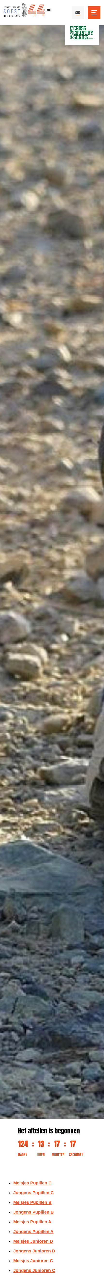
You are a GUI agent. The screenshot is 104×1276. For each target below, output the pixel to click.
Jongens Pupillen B (33, 1212)
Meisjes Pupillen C (32, 1183)
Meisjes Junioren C (33, 1260)
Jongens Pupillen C (33, 1192)
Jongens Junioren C (34, 1270)
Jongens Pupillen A (33, 1231)
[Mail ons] (78, 12)
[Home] (28, 12)
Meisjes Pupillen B (32, 1202)
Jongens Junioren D (34, 1251)
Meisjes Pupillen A (32, 1221)
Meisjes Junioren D (33, 1241)
